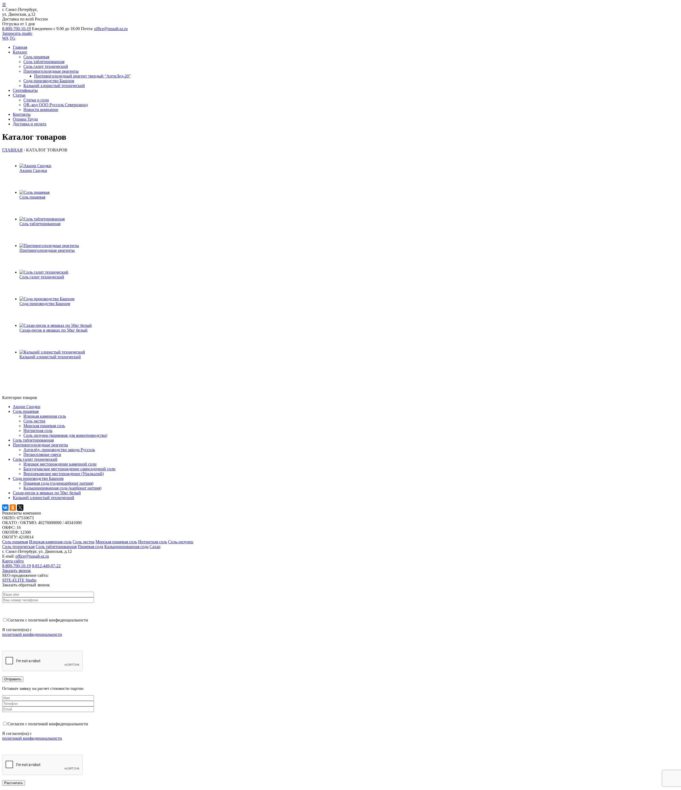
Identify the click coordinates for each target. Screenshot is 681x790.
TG (12, 38)
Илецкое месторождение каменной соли (60, 464)
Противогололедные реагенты (51, 71)
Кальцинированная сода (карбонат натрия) (62, 488)
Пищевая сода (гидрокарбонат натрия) (58, 483)
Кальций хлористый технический (54, 85)
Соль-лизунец (180, 542)
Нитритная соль (37, 430)
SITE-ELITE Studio (19, 580)
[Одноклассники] (13, 507)
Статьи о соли (36, 100)
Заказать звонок (16, 570)
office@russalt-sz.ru (111, 28)
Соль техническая (18, 546)
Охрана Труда (25, 119)
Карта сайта (13, 561)
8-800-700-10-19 (16, 28)
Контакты (22, 114)
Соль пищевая (15, 542)
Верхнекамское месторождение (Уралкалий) (63, 473)
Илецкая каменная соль (44, 416)
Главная (20, 47)
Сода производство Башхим (48, 81)
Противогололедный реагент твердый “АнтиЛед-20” (82, 76)
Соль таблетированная (43, 61)
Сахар (155, 546)
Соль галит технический (45, 66)
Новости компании (40, 109)
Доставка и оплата (29, 124)
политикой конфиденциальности (32, 634)
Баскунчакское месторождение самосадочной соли (69, 469)
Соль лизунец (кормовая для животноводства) (65, 435)
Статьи (19, 95)
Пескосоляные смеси (42, 454)
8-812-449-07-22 (46, 565)
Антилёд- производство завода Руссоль (59, 449)
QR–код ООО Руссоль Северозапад (55, 104)
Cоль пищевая (36, 57)
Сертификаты (25, 90)
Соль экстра (34, 421)
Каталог (20, 52)
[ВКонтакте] (5, 507)
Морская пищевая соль (44, 425)
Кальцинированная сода (126, 546)
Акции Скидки (26, 406)
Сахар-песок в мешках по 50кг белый (47, 493)
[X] (20, 507)
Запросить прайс (17, 33)
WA (5, 38)
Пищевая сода (90, 546)
